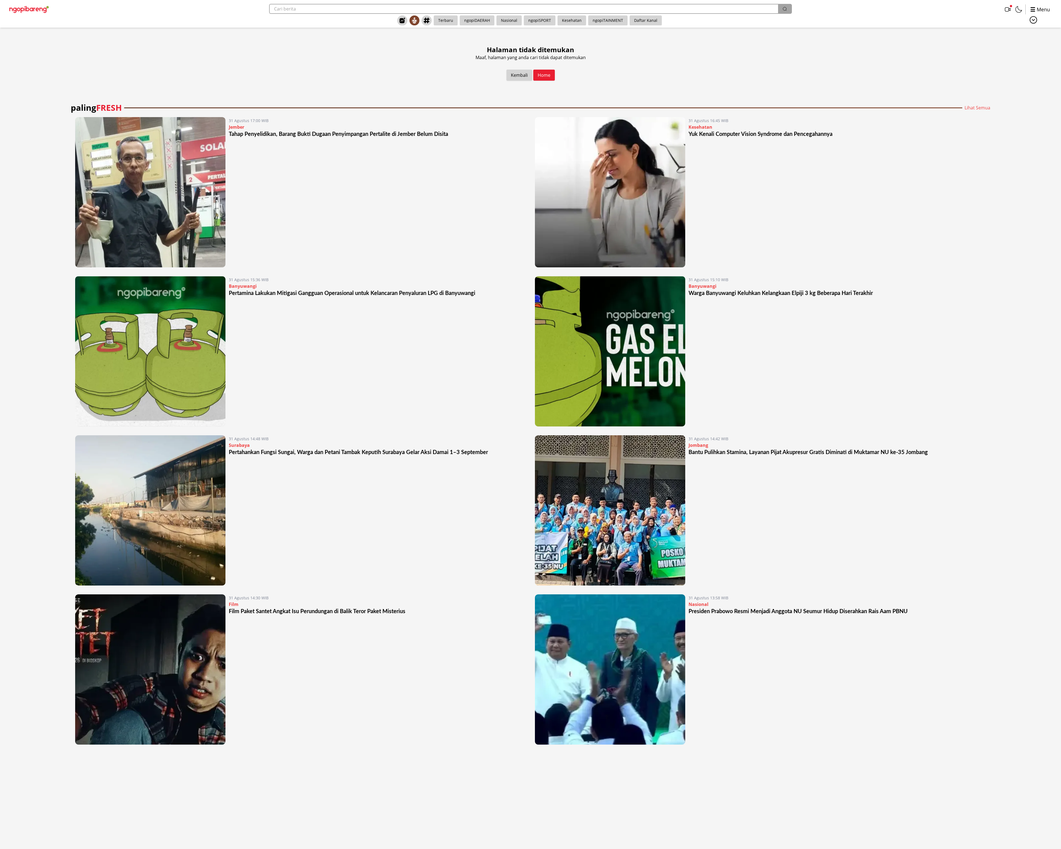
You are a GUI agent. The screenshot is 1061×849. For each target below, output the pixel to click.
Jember (236, 127)
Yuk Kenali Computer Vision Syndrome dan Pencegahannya (760, 134)
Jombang (698, 445)
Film (233, 604)
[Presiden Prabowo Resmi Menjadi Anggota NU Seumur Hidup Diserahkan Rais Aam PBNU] (610, 669)
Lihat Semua (977, 108)
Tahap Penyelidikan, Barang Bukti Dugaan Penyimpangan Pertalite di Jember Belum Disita (338, 134)
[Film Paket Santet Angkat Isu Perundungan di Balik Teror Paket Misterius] (150, 669)
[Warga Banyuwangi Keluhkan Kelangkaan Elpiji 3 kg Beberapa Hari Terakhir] (610, 351)
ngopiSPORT (539, 20)
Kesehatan (572, 20)
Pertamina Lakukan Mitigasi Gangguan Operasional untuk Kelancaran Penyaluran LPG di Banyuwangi (352, 293)
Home (544, 75)
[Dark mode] (1018, 9)
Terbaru (445, 20)
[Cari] (784, 8)
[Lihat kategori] (1033, 19)
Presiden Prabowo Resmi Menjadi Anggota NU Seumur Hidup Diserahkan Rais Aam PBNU (798, 611)
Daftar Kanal (645, 20)
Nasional (509, 20)
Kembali (519, 75)
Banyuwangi (243, 286)
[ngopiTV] (1007, 9)
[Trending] (402, 20)
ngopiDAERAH (477, 20)
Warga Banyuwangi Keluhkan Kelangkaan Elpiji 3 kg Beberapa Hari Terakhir (781, 293)
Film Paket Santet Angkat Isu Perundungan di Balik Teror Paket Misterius (317, 611)
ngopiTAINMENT (608, 20)
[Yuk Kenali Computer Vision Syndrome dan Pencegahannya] (610, 192)
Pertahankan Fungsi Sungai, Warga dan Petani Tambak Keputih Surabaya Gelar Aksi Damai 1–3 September (358, 452)
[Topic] (427, 20)
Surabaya (239, 445)
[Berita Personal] (414, 20)
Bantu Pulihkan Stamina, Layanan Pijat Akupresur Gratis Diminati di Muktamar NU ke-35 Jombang (808, 452)
